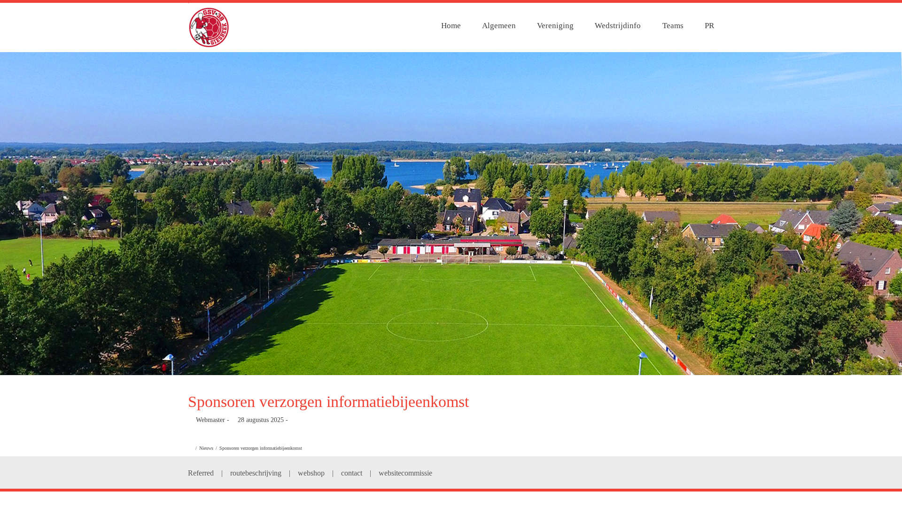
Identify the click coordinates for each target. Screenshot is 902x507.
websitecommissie (405, 473)
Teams (673, 25)
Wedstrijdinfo (618, 25)
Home (451, 25)
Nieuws (206, 448)
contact (351, 473)
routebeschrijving (255, 473)
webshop (311, 473)
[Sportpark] (451, 213)
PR (709, 25)
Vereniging (555, 25)
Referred (201, 473)
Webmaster (210, 419)
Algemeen (499, 25)
